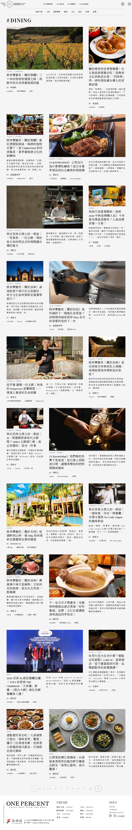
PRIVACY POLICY (116, 813)
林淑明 (13, 87)
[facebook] (129, 4)
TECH (51, 306)
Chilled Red (21, 178)
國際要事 (56, 12)
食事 (87, 12)
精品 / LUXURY (86, 811)
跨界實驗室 (21, 91)
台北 (9, 615)
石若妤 (95, 686)
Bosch (18, 468)
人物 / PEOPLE (86, 807)
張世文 (56, 175)
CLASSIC (10, 71)
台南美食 (63, 777)
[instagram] (122, 4)
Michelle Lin (15, 544)
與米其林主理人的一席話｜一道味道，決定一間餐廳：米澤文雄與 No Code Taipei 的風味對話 (106, 515)
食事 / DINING (62, 817)
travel (20, 321)
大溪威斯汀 (21, 773)
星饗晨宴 (28, 401)
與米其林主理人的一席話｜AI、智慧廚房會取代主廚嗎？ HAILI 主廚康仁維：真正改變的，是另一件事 (24, 440)
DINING (10, 91)
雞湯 (76, 623)
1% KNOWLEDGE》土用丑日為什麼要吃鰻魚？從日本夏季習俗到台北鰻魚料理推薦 (67, 166)
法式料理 (20, 254)
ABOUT (112, 807)
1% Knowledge (75, 179)
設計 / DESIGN (86, 814)
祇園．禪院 (32, 615)
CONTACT (113, 810)
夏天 (31, 178)
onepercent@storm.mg (40, 823)
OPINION (10, 381)
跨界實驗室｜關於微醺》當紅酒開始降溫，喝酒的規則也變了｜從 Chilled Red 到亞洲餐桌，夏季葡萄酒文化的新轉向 (25, 148)
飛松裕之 (31, 254)
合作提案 (121, 816)
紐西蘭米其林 (31, 321)
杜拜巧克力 (104, 690)
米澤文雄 (103, 541)
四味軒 (102, 107)
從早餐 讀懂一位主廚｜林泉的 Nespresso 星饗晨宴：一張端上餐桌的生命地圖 (25, 388)
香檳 (74, 476)
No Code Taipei (115, 541)
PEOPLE (18, 230)
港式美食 (33, 773)
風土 (31, 91)
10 (90, 788)
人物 (48, 12)
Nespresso (40, 401)
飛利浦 (60, 329)
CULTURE (18, 137)
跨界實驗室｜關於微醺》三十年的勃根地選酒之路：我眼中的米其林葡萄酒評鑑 (24, 79)
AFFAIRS (11, 321)
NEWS (91, 65)
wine (52, 476)
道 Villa (10, 547)
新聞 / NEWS (85, 817)
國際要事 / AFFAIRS (64, 811)
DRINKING (19, 71)
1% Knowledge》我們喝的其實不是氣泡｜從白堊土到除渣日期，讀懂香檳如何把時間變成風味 (67, 462)
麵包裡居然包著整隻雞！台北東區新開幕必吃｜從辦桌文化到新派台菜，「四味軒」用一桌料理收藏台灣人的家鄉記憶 (106, 76)
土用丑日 (53, 179)
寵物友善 (20, 547)
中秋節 (107, 246)
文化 (73, 12)
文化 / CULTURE (63, 814)
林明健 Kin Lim (65, 623)
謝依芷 (56, 619)
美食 (91, 246)
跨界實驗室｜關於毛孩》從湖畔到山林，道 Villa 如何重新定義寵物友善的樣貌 (25, 535)
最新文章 (39, 12)
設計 (80, 12)
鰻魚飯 (63, 179)
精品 (65, 12)
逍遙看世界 (15, 175)
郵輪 (112, 397)
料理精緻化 (19, 615)
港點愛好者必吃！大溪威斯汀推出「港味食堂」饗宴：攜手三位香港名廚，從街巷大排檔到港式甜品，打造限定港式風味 (24, 743)
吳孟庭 (95, 103)
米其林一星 (28, 468)
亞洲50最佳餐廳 (23, 702)
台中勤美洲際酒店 (14, 401)
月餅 (99, 246)
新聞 (94, 12)
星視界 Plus (72, 329)
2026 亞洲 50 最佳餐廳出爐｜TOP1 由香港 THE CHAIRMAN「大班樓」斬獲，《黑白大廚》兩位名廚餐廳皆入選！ (24, 686)
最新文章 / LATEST (64, 807)
